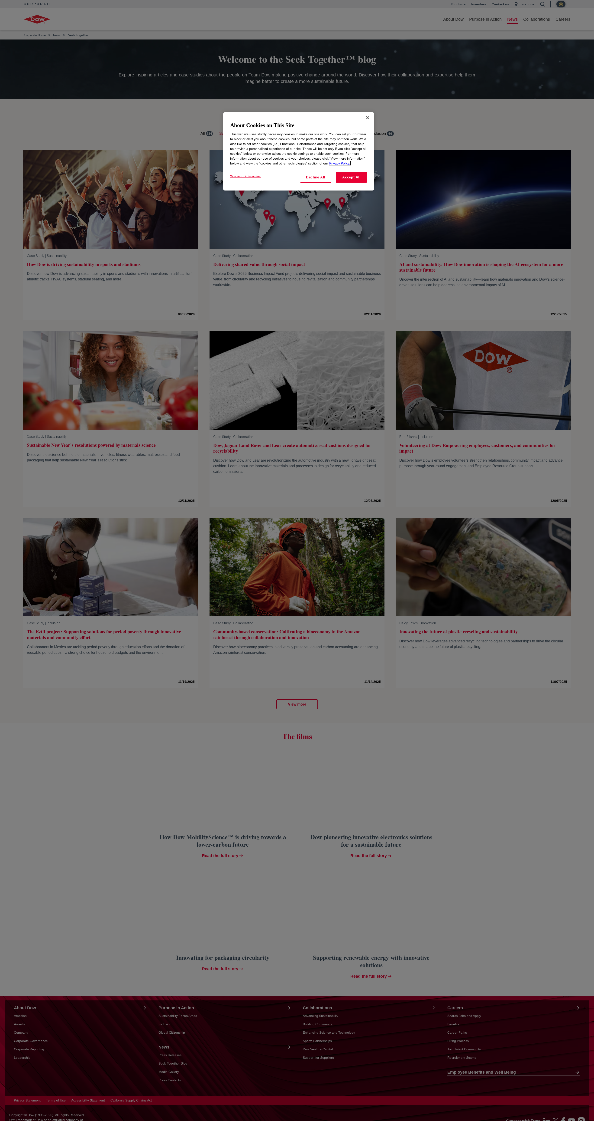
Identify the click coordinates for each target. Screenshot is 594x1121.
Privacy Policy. (339, 163)
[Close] (367, 118)
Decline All (315, 177)
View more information (245, 175)
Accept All (351, 177)
